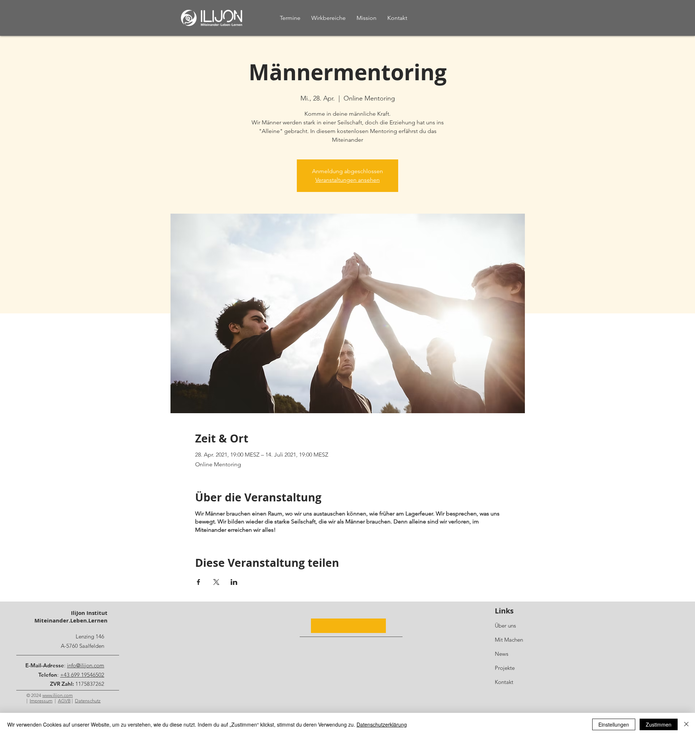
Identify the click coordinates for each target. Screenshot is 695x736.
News (501, 653)
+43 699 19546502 (82, 674)
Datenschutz (88, 700)
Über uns (505, 625)
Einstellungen (613, 724)
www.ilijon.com (57, 695)
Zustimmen (658, 724)
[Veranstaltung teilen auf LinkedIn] (234, 582)
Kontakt (504, 682)
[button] (348, 626)
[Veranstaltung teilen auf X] (216, 582)
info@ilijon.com (85, 665)
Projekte (505, 667)
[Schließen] (686, 724)
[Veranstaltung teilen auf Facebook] (198, 582)
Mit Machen (509, 639)
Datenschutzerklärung (382, 724)
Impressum (41, 700)
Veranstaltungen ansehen (347, 179)
